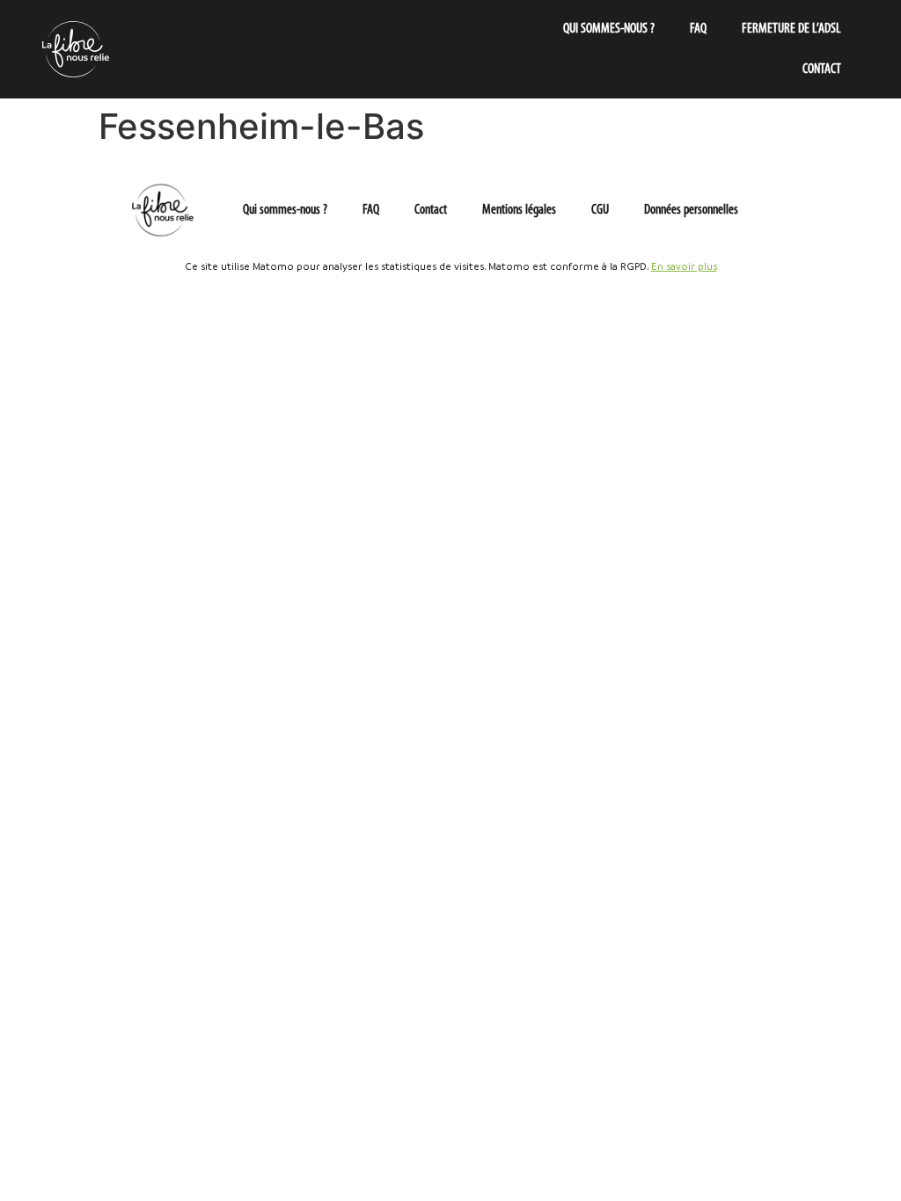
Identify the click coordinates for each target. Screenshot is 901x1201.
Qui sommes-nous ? (609, 29)
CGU (600, 210)
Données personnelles (691, 210)
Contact (821, 69)
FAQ (698, 29)
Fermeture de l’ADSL (791, 29)
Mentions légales (519, 210)
